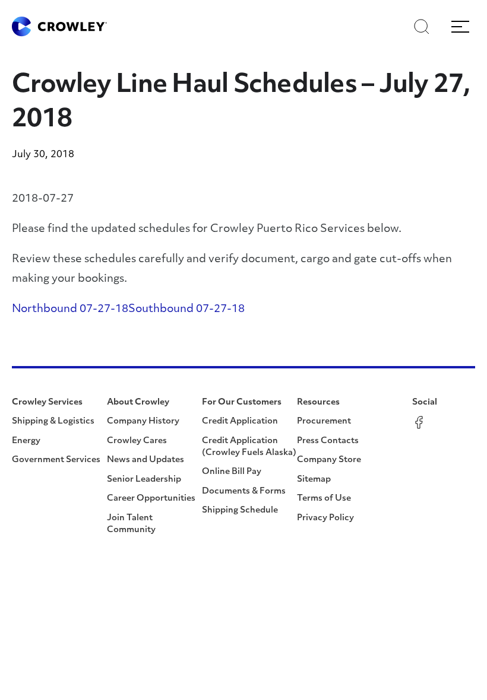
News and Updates (145, 460)
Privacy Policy (325, 518)
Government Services (56, 460)
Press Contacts (328, 441)
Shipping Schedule (240, 510)
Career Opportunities (151, 498)
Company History (143, 421)
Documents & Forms (244, 491)
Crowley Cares (137, 441)
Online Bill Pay (231, 471)
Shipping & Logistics (53, 421)
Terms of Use (324, 498)
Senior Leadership (144, 479)
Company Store (329, 460)
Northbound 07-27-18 (70, 309)
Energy (26, 441)
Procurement (324, 421)
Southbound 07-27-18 (186, 309)
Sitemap (314, 479)
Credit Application (240, 421)
